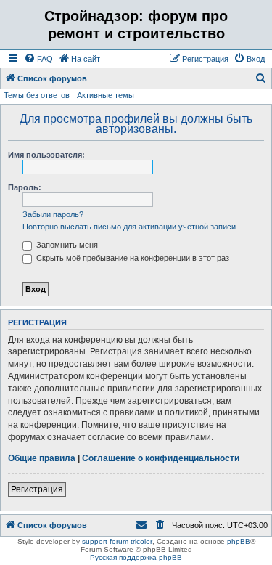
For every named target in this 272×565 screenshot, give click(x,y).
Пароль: (24, 187)
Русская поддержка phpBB (136, 557)
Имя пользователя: (46, 154)
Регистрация (37, 489)
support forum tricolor (117, 541)
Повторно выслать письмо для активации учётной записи (129, 226)
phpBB (238, 541)
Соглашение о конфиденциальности (160, 458)
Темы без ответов (37, 95)
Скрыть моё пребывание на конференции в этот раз (131, 257)
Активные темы (105, 95)
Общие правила (41, 458)
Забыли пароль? (52, 214)
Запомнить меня (66, 244)
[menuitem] (38, 59)
